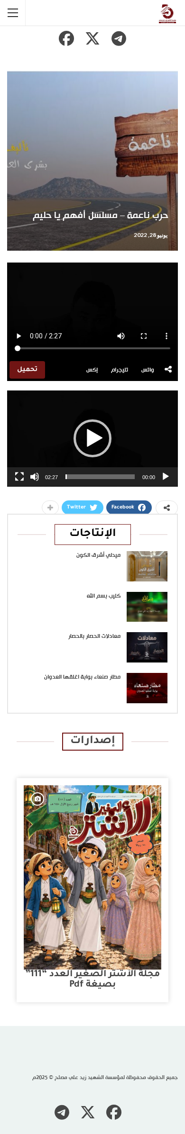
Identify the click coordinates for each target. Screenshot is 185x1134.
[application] (92, 438)
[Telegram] (118, 38)
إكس (92, 370)
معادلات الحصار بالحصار (94, 636)
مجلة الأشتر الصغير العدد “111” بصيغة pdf (92, 980)
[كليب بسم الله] (147, 607)
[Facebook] (66, 38)
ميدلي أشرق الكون (98, 555)
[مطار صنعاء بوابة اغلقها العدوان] (147, 688)
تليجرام (119, 370)
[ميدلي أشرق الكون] (147, 566)
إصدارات (92, 741)
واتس (147, 370)
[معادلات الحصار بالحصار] (147, 647)
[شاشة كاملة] (19, 476)
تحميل (27, 369)
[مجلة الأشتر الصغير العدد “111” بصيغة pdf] (92, 877)
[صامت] (34, 476)
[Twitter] (92, 38)
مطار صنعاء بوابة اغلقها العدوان (82, 677)
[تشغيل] (165, 476)
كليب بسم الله (103, 596)
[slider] (100, 476)
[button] (92, 438)
